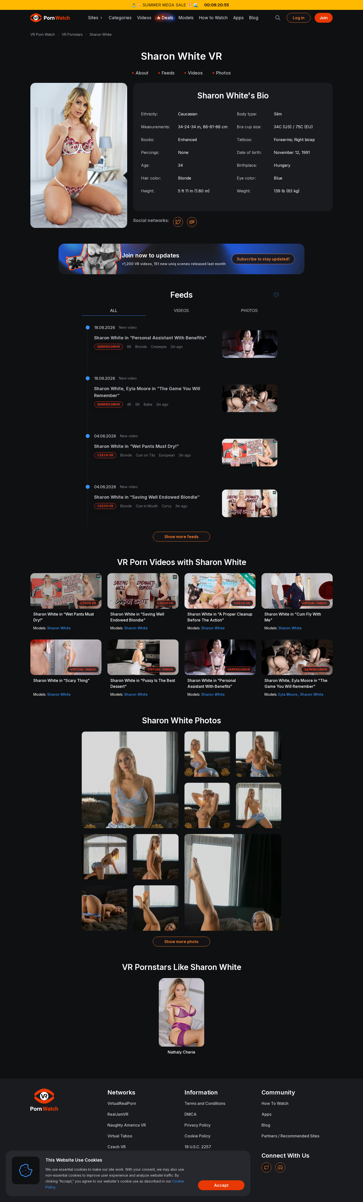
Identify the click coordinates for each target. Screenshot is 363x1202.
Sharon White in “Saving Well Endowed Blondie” (147, 497)
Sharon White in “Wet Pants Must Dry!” (136, 446)
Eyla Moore (288, 694)
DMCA (190, 1114)
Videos (144, 17)
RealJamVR (117, 1114)
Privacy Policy (197, 1125)
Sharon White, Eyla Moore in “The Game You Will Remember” (147, 392)
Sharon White (59, 628)
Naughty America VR (126, 1125)
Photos (223, 72)
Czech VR (116, 1146)
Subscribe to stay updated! (263, 258)
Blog (253, 17)
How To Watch (275, 1103)
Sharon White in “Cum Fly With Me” (292, 617)
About (142, 72)
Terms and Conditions (204, 1103)
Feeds (168, 72)
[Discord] (280, 1167)
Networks (121, 1092)
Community (278, 1092)
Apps (238, 17)
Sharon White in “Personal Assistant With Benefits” (150, 337)
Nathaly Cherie (181, 1052)
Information (201, 1092)
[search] (278, 18)
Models (186, 17)
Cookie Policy (197, 1135)
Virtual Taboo (119, 1135)
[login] (276, 295)
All (113, 311)
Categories (120, 17)
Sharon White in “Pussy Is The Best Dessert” (142, 683)
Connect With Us (285, 1155)
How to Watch (213, 17)
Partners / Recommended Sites (290, 1135)
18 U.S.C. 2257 (197, 1146)
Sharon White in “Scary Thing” (61, 680)
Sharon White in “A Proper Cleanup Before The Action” (219, 617)
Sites (93, 17)
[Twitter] (266, 1167)
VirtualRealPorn (121, 1103)
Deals (167, 17)
